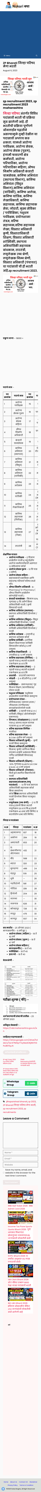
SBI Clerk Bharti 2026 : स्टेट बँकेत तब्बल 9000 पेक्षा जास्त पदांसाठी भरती (19, 1282)
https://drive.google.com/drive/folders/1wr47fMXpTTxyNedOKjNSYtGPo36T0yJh (20, 1043)
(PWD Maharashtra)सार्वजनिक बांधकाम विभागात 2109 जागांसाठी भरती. (28, 1062)
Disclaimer (33, 1482)
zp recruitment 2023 (13, 1108)
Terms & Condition (26, 1485)
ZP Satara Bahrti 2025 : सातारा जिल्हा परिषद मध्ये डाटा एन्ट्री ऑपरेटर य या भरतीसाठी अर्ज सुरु (10, 1072)
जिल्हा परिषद (11, 113)
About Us (13, 1482)
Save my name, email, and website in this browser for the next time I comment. (20, 1172)
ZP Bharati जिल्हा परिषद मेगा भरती (19, 1105)
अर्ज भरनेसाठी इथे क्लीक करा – (16, 1052)
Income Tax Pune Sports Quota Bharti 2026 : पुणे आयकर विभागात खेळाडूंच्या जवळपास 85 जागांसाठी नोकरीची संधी (20, 1232)
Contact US (23, 1482)
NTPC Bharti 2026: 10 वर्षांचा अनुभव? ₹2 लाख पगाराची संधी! (19, 1259)
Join (32, 1083)
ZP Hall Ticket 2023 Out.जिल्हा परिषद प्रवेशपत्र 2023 (9, 1061)
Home (6, 1482)
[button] (36, 55)
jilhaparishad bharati (16, 1101)
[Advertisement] (20, 31)
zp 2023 (32, 1101)
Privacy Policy (13, 1485)
